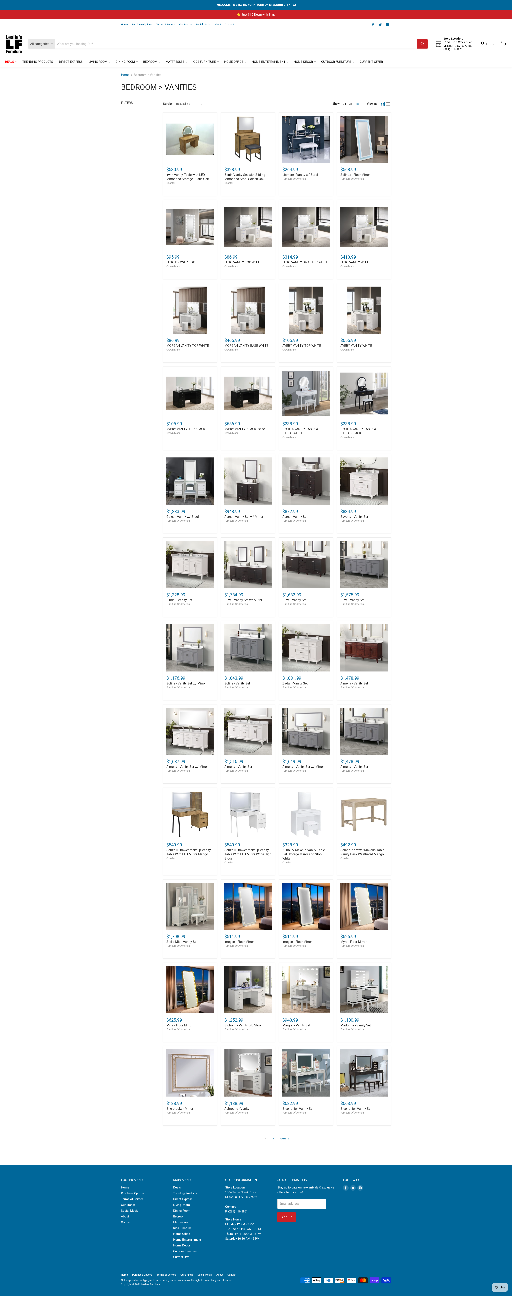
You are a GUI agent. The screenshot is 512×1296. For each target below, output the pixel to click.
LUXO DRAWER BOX (180, 262)
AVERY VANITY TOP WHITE (301, 346)
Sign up (286, 1217)
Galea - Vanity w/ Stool (182, 517)
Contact (229, 24)
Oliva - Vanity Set (294, 600)
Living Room (98, 62)
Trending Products (37, 62)
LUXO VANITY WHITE (355, 262)
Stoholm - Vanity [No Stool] (243, 1025)
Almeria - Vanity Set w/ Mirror (187, 767)
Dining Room (126, 62)
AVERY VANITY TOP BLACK (185, 429)
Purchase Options (142, 24)
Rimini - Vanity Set (179, 600)
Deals (10, 62)
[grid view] (382, 104)
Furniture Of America (294, 178)
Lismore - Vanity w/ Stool (300, 175)
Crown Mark (173, 266)
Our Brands (185, 24)
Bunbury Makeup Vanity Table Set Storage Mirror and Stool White (303, 854)
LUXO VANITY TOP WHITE (242, 262)
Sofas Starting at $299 (256, 14)
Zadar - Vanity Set (295, 683)
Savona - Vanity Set (354, 517)
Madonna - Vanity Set (355, 1025)
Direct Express (71, 62)
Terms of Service (165, 24)
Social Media (203, 24)
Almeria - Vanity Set (354, 683)
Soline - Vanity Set (237, 683)
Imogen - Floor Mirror (239, 942)
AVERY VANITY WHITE (356, 346)
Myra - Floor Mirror (353, 942)
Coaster (170, 182)
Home (124, 24)
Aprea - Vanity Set (294, 517)
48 (357, 103)
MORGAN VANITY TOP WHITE (187, 346)
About (217, 24)
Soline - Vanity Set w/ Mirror (186, 683)
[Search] (422, 44)
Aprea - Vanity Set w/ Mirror (243, 517)
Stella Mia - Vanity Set (181, 942)
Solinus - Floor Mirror (355, 175)
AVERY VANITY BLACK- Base (244, 429)
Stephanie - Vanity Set (297, 1109)
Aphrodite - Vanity (236, 1109)
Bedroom (150, 62)
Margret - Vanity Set (296, 1025)
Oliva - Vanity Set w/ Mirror (243, 600)
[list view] (388, 104)
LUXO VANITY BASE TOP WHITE (305, 262)
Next (283, 1139)
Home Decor (304, 62)
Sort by (168, 104)
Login (490, 44)
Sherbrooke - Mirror (179, 1109)
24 (344, 103)
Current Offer (371, 62)
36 (350, 103)
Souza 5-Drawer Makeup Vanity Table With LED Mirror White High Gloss (247, 854)
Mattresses (175, 62)
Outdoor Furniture (336, 62)
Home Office (234, 62)
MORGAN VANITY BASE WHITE (246, 346)
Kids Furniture (205, 62)
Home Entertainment (269, 62)
